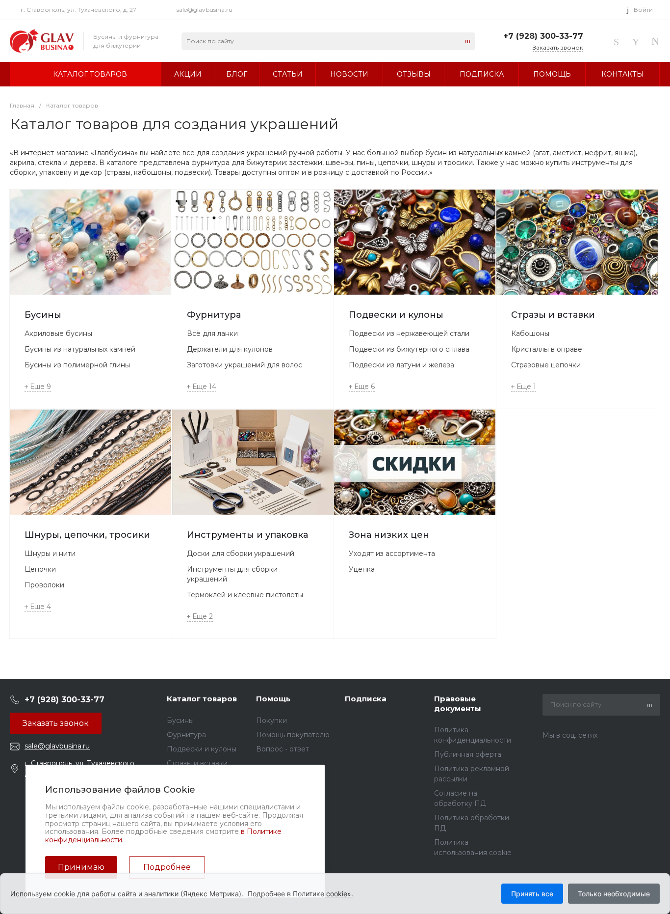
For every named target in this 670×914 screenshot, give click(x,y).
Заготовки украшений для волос (244, 364)
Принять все (532, 893)
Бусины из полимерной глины (77, 364)
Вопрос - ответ (282, 749)
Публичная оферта (467, 754)
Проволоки (44, 585)
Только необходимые (614, 893)
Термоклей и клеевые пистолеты (245, 594)
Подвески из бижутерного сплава (409, 349)
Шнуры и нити (50, 553)
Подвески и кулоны (396, 314)
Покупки (271, 720)
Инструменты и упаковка (247, 534)
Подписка (366, 698)
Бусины (43, 314)
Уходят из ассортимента (392, 553)
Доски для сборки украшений (240, 553)
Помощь (273, 698)
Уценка (362, 569)
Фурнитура (214, 314)
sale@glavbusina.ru (204, 9)
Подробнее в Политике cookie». (300, 893)
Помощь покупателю (293, 734)
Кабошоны (530, 333)
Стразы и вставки (553, 314)
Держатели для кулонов (230, 349)
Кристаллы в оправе (546, 349)
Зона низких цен (389, 534)
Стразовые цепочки (546, 364)
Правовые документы (457, 703)
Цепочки (40, 569)
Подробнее (167, 867)
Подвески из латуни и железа (401, 364)
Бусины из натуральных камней (80, 349)
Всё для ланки (212, 333)
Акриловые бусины (58, 333)
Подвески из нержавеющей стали (409, 333)
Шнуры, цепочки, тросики (87, 534)
